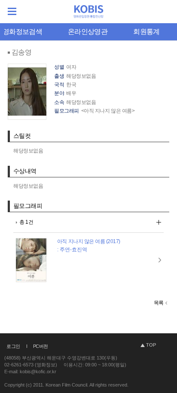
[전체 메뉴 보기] (12, 11)
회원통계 (146, 31)
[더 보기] (158, 222)
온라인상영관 (87, 31)
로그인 (13, 346)
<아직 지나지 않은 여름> (107, 111)
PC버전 (40, 346)
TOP (151, 344)
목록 (159, 303)
